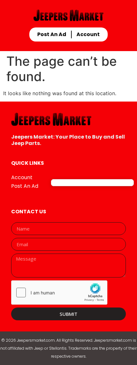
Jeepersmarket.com (36, 340)
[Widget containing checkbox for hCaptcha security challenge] (59, 292)
